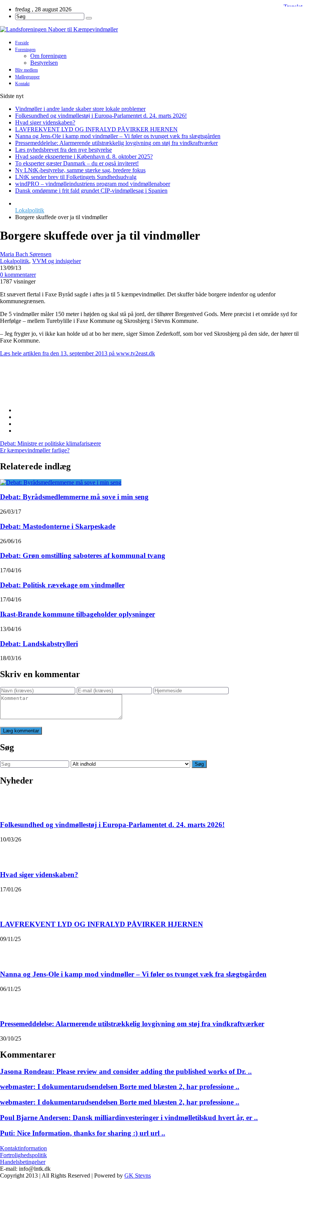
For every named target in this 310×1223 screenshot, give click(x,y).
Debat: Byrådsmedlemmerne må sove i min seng (74, 497)
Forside (22, 42)
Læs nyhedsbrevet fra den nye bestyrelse (63, 149)
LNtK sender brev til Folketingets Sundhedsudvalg (75, 177)
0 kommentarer (18, 274)
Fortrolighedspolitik (23, 1155)
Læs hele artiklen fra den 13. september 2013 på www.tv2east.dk (77, 353)
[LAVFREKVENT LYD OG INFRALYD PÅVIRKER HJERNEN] (10, 902)
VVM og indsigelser (56, 261)
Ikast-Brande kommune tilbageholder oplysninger (77, 614)
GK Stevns (137, 1175)
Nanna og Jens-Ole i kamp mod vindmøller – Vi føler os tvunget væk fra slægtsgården (117, 136)
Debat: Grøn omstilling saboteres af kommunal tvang (82, 555)
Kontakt (22, 83)
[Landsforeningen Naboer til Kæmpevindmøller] (155, 29)
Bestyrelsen (44, 62)
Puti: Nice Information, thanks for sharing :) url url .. (82, 1133)
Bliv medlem (26, 70)
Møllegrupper (27, 76)
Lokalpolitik (29, 210)
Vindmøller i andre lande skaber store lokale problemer (80, 109)
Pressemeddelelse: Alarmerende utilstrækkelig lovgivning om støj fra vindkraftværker (116, 143)
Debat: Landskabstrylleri (39, 644)
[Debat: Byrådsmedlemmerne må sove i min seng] (60, 482)
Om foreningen (48, 56)
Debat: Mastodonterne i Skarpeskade (57, 526)
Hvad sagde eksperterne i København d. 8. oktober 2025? (84, 156)
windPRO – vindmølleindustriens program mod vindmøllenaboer (92, 184)
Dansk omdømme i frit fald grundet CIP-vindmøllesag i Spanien (91, 190)
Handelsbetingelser (22, 1162)
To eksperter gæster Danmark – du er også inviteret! (77, 163)
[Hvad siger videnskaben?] (10, 852)
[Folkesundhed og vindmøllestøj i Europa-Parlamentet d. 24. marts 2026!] (10, 802)
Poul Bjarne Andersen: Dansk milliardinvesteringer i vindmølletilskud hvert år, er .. (129, 1118)
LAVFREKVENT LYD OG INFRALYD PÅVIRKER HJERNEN (96, 129)
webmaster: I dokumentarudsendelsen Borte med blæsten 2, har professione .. (119, 1087)
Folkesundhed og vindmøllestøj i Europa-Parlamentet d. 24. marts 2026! (101, 115)
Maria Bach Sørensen (25, 254)
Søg (199, 764)
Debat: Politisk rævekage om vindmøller (62, 585)
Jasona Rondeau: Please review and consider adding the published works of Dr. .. (126, 1071)
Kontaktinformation (23, 1148)
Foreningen (25, 49)
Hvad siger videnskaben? (45, 122)
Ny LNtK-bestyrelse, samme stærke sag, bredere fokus (80, 170)
